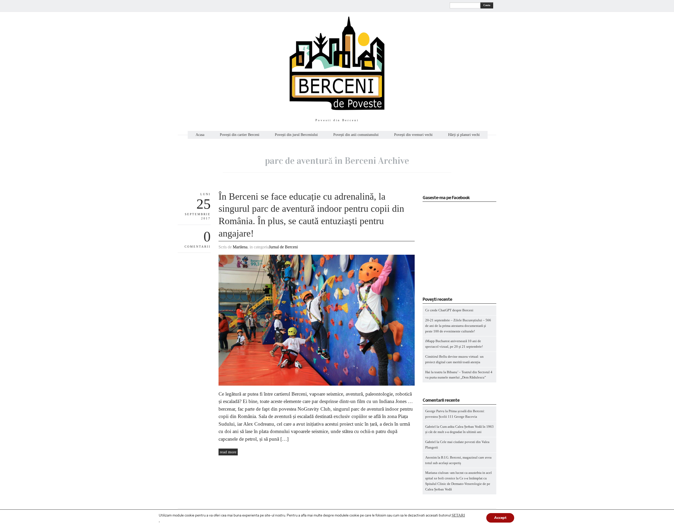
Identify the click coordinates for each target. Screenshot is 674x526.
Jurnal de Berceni (283, 247)
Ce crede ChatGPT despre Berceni (449, 310)
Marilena (240, 247)
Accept (500, 517)
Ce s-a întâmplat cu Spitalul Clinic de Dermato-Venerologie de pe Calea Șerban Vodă (457, 483)
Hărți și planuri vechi (464, 135)
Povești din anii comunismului (356, 135)
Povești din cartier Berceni (239, 135)
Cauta (486, 5)
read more (228, 452)
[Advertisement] (455, 251)
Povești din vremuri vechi (413, 135)
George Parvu (434, 411)
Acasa (200, 135)
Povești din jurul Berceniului (296, 135)
